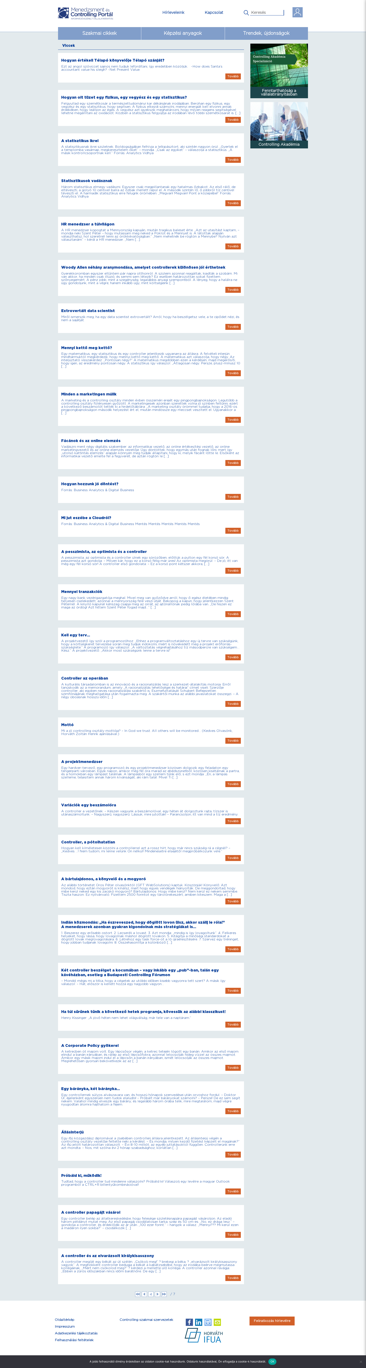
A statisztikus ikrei (79, 141)
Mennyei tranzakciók (81, 592)
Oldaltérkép (64, 1319)
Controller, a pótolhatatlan (88, 842)
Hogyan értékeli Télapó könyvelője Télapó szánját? (112, 60)
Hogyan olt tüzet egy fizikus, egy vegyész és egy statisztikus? (124, 97)
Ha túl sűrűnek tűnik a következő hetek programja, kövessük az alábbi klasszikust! (143, 1012)
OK (272, 1361)
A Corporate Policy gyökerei (90, 1045)
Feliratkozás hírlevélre (272, 1320)
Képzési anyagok (183, 33)
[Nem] (361, 1362)
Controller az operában (84, 678)
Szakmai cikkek (99, 33)
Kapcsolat (214, 12)
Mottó (67, 725)
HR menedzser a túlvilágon (87, 224)
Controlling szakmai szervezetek (146, 1319)
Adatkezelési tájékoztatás (76, 1333)
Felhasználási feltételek (74, 1340)
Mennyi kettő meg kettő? (86, 348)
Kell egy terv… (75, 635)
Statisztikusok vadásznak (86, 181)
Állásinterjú (72, 1132)
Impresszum (65, 1326)
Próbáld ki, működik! (81, 1175)
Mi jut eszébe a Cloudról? (86, 518)
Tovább (233, 76)
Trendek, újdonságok (266, 33)
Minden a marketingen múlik (88, 394)
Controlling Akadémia (279, 144)
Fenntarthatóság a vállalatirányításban (279, 92)
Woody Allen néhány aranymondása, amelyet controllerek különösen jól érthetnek (143, 267)
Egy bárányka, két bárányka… (90, 1089)
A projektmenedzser (82, 762)
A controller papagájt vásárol (90, 1212)
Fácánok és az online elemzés (91, 441)
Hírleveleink (173, 12)
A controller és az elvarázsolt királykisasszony (107, 1256)
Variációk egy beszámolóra (88, 805)
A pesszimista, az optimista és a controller (104, 552)
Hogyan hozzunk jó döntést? (89, 484)
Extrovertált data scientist (88, 311)
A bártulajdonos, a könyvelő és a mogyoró (103, 879)
